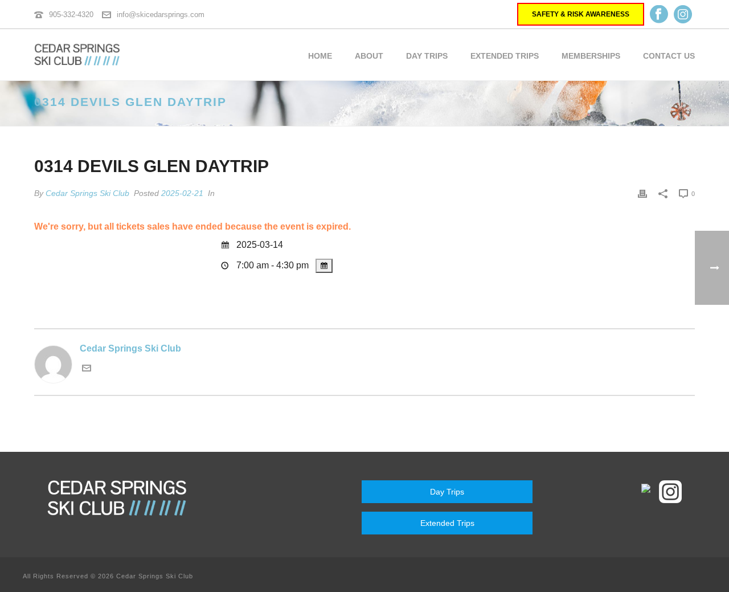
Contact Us (669, 55)
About (369, 55)
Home (320, 55)
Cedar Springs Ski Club (87, 193)
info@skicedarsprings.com (160, 14)
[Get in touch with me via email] (86, 369)
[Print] (642, 193)
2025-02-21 (182, 193)
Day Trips (427, 55)
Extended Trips (504, 55)
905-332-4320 (71, 14)
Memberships (591, 55)
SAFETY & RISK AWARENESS (580, 14)
